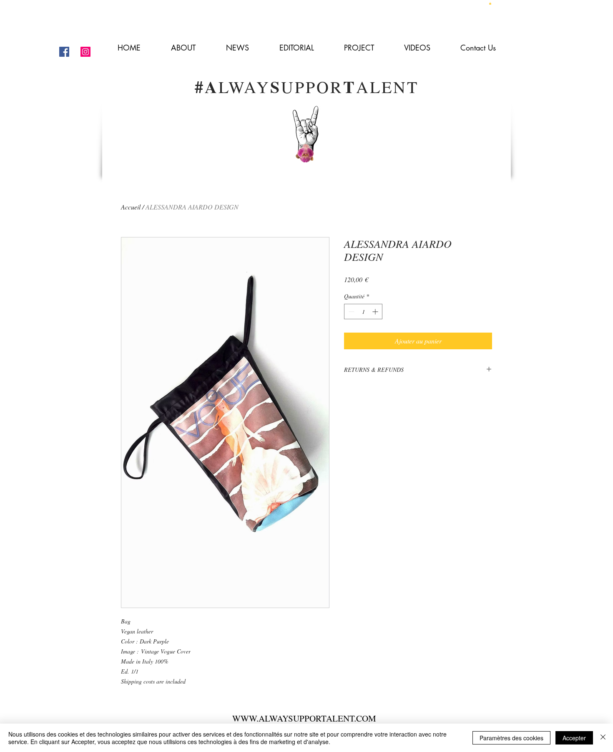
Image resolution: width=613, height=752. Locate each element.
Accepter (574, 738)
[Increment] (376, 311)
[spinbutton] (363, 311)
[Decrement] (350, 311)
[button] (490, 3)
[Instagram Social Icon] (85, 52)
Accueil (131, 206)
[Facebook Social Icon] (64, 52)
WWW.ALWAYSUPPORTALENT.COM (304, 718)
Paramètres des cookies (511, 738)
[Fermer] (603, 737)
